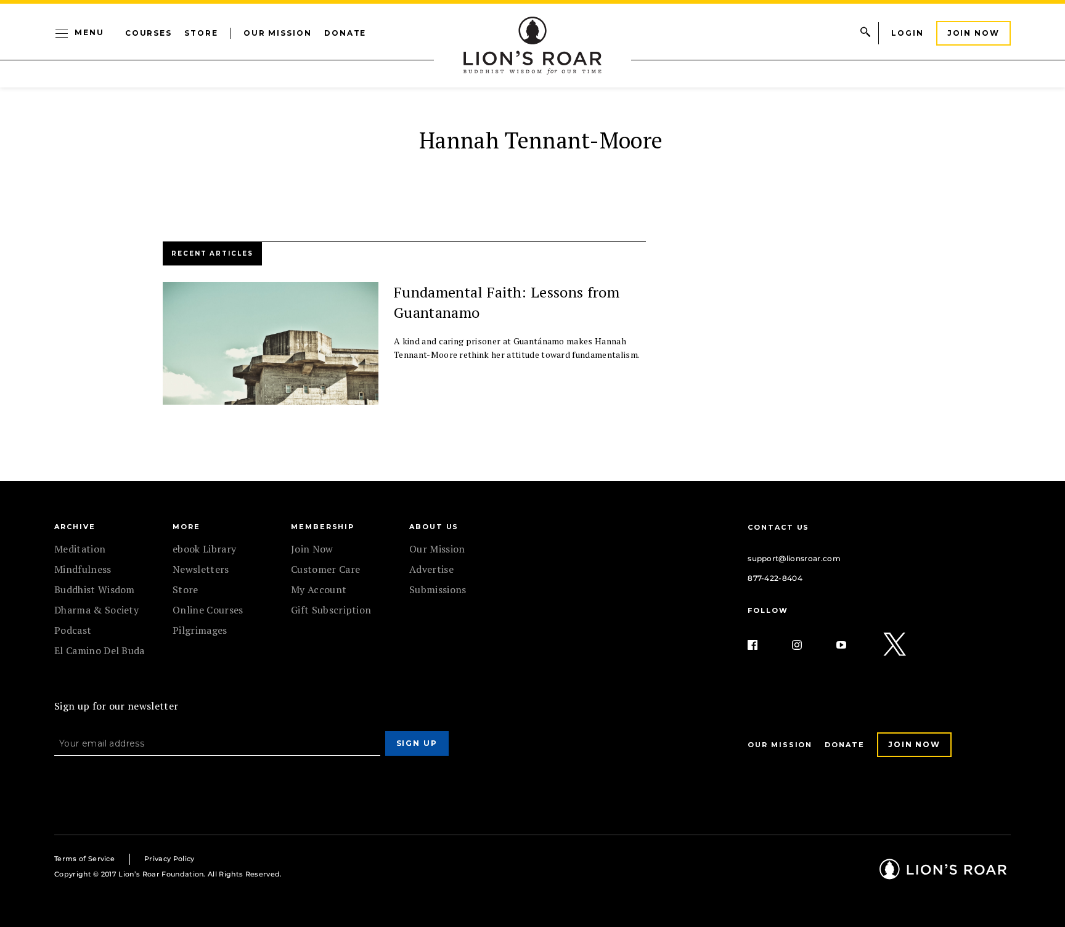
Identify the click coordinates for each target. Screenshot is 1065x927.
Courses (148, 33)
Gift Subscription (331, 610)
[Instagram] (807, 645)
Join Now (973, 33)
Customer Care (325, 569)
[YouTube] (851, 645)
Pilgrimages (200, 630)
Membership (322, 526)
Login (907, 33)
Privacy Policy (169, 858)
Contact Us (778, 527)
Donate (345, 33)
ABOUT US (434, 526)
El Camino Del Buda (99, 650)
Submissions (438, 589)
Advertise (431, 569)
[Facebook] (762, 645)
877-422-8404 (775, 578)
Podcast (72, 630)
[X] (895, 645)
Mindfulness (83, 569)
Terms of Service (84, 858)
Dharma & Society (96, 610)
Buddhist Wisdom (94, 589)
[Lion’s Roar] (943, 875)
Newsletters (201, 569)
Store (201, 33)
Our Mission (277, 33)
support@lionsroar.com (794, 558)
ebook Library (204, 549)
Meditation (79, 549)
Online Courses (208, 610)
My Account (318, 589)
